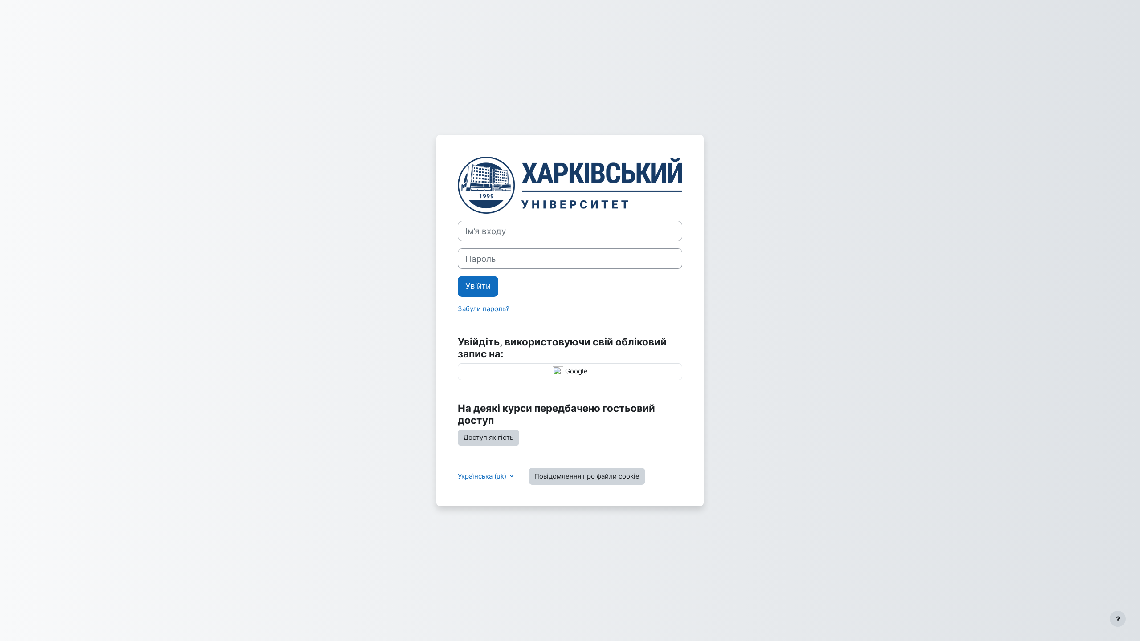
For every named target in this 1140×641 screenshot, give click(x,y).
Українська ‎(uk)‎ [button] (483, 476)
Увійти (478, 286)
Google (575, 371)
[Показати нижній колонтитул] (1118, 619)
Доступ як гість (488, 437)
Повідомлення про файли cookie (586, 476)
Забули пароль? (483, 308)
